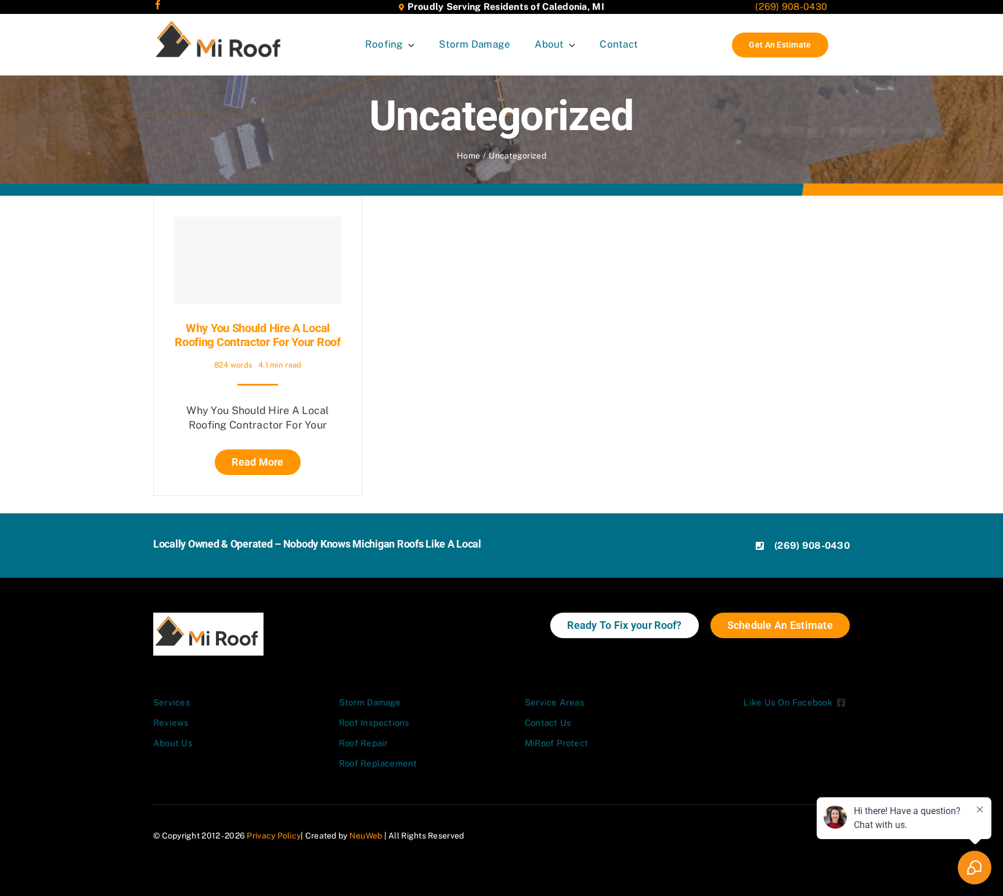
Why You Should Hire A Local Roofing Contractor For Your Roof (257, 335)
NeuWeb (366, 835)
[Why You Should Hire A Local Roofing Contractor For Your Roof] (257, 260)
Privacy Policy (274, 835)
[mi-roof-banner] (220, 22)
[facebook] (158, 4)
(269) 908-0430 (791, 6)
